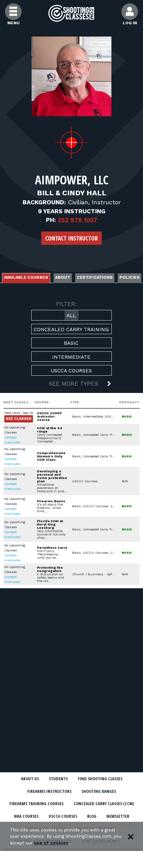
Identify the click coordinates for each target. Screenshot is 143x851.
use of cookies (51, 842)
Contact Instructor (71, 238)
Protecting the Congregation (50, 569)
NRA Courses (26, 816)
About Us (30, 779)
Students (58, 779)
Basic (71, 343)
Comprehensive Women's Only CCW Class (51, 456)
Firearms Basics (51, 501)
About (62, 277)
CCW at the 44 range (50, 429)
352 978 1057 (77, 219)
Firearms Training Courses (36, 803)
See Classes (19, 419)
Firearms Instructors (49, 791)
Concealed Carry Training (71, 329)
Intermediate (71, 357)
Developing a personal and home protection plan (52, 476)
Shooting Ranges (98, 791)
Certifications (95, 277)
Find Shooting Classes (100, 779)
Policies (129, 277)
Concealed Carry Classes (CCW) (103, 803)
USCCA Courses (71, 371)
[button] (71, 384)
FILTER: (66, 304)
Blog (91, 816)
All (71, 316)
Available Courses (26, 277)
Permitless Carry (52, 547)
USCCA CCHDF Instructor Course (49, 416)
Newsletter (117, 816)
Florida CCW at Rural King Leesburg (50, 524)
